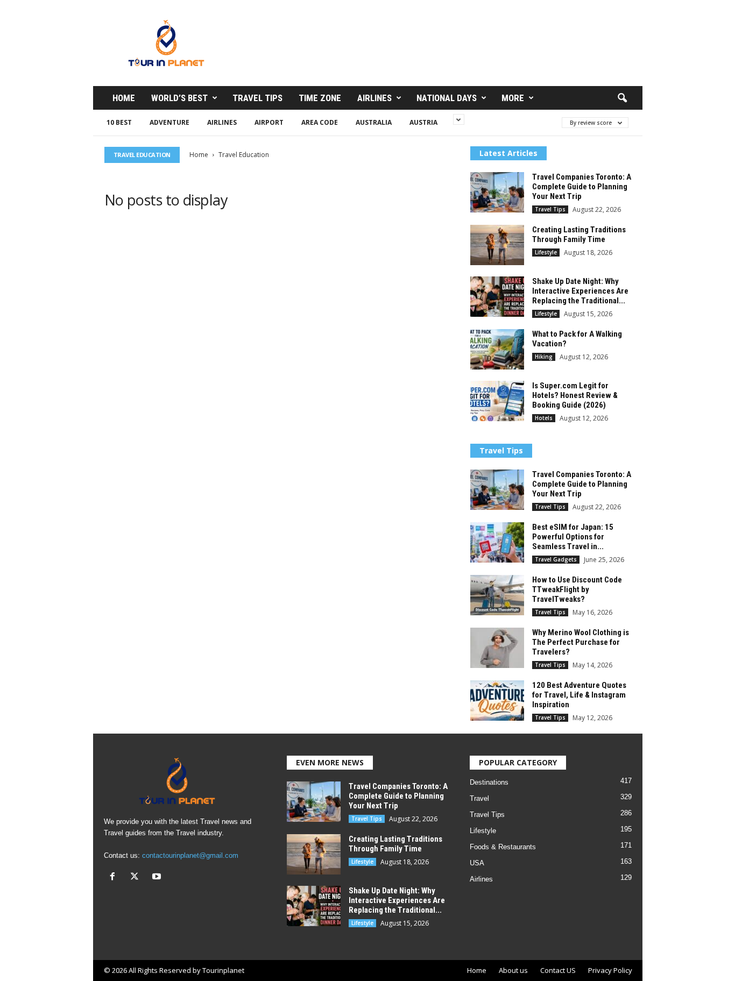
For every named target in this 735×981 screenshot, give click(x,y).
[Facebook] (115, 877)
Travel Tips (257, 98)
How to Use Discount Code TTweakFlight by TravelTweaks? (577, 589)
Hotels (544, 418)
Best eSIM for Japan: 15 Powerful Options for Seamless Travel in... (572, 536)
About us (513, 970)
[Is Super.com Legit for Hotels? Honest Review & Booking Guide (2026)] (497, 401)
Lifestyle (546, 252)
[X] (137, 877)
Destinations (489, 782)
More (512, 98)
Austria (423, 122)
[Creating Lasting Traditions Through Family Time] (497, 245)
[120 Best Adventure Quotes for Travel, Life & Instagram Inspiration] (497, 700)
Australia (374, 122)
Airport (269, 122)
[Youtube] (158, 877)
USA (477, 863)
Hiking (544, 356)
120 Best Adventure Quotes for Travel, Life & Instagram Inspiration (579, 694)
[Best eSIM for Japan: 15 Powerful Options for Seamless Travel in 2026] (497, 542)
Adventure (169, 122)
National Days (446, 98)
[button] (622, 98)
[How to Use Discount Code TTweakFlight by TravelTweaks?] (497, 595)
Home (123, 98)
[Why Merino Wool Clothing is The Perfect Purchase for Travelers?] (497, 648)
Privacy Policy (610, 970)
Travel (479, 798)
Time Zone (320, 98)
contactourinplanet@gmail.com (190, 855)
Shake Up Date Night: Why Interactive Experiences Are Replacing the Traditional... (580, 290)
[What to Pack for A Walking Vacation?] (497, 349)
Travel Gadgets (556, 559)
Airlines (374, 98)
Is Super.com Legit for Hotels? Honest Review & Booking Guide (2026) (575, 395)
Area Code (319, 122)
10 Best (119, 122)
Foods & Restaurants (503, 847)
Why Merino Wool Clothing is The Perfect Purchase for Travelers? (580, 642)
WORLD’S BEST (179, 98)
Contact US (558, 970)
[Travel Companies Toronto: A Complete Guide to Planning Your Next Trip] (497, 192)
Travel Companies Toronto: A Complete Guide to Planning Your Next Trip (581, 186)
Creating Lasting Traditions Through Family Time (579, 234)
